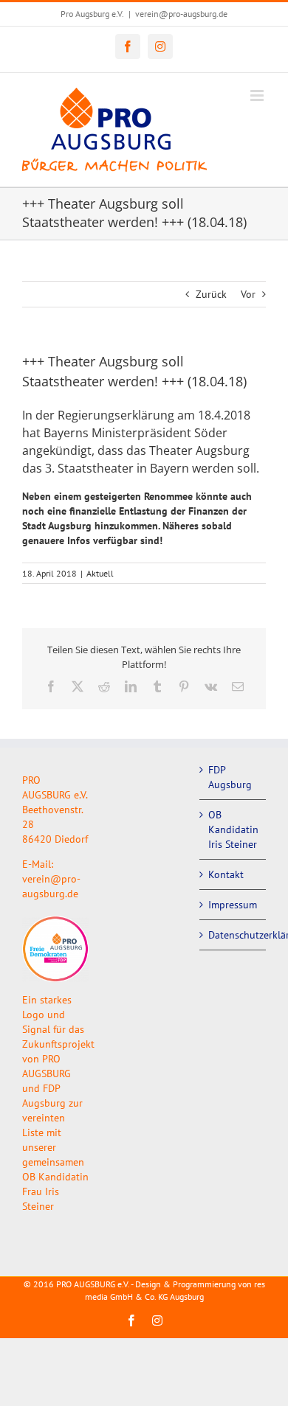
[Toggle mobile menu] (258, 95)
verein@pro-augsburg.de (181, 13)
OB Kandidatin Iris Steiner (233, 829)
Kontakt (226, 874)
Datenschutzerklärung (233, 935)
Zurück (211, 294)
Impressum (232, 904)
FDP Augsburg (230, 777)
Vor (248, 294)
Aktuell (100, 573)
